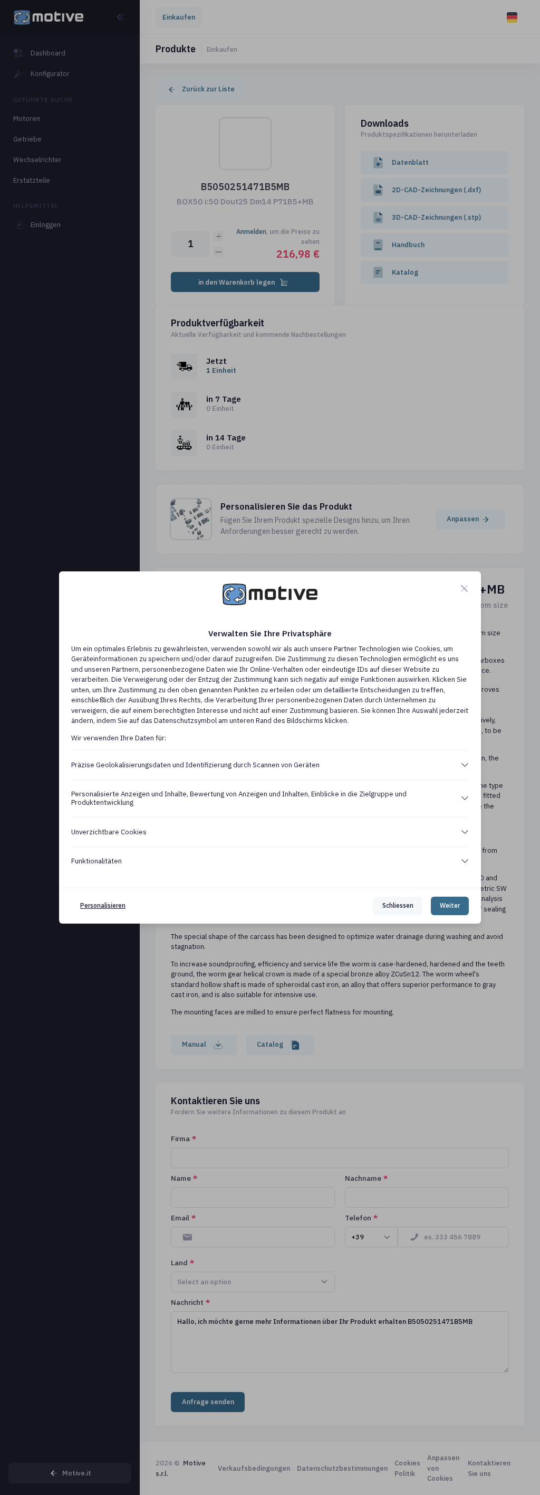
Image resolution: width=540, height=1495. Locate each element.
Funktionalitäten (96, 861)
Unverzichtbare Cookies (109, 832)
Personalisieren (103, 905)
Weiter (450, 905)
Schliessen (397, 905)
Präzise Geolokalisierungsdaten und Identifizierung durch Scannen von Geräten (195, 764)
